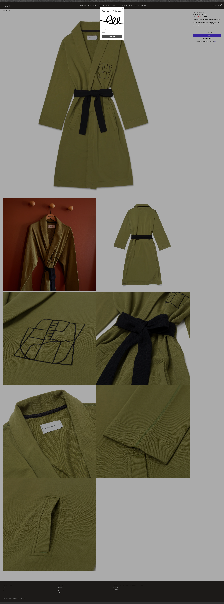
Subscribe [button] (112, 36)
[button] (122, 8)
